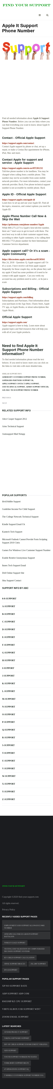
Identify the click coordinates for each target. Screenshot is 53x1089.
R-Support (8, 737)
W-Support (9, 776)
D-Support (8, 629)
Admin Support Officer (37, 387)
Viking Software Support (16, 1038)
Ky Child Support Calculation (19, 958)
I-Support (8, 668)
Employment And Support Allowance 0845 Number (24, 927)
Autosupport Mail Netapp (13, 434)
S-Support (8, 745)
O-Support (8, 714)
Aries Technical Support (13, 426)
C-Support (8, 621)
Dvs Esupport (10, 970)
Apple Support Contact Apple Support (20, 384)
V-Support (8, 768)
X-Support (8, 784)
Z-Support (8, 799)
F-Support (8, 645)
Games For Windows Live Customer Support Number (26, 550)
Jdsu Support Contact (11, 580)
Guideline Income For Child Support (18, 509)
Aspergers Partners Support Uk (17, 380)
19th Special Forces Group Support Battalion (21, 935)
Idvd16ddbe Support (11, 501)
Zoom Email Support (15, 1017)
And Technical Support (13, 387)
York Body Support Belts (16, 1063)
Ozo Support (10, 1051)
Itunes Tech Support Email (14, 565)
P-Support (8, 722)
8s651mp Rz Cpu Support (17, 1001)
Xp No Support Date (14, 986)
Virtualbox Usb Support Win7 (21, 1009)
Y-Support (8, 791)
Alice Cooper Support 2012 (14, 419)
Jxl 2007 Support (38, 964)
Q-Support (8, 730)
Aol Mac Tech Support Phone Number (20, 390)
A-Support (8, 606)
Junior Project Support (16, 1032)
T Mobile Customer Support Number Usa (23, 1075)
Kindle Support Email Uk (13, 524)
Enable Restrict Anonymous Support (18, 558)
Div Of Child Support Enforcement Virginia (25, 1044)
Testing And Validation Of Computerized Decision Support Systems (24, 950)
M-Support (9, 699)
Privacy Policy (8, 909)
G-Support (8, 652)
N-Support (8, 706)
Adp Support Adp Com (15, 993)
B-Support (8, 614)
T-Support (8, 753)
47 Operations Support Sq (16, 1069)
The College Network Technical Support (20, 516)
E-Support (8, 637)
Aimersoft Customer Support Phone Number (24, 377)
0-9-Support (9, 598)
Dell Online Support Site (13, 573)
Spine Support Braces (14, 964)
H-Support (8, 660)
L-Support (8, 691)
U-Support (8, 761)
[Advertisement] (26, 90)
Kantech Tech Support (12, 532)
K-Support (8, 683)
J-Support (8, 675)
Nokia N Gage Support (14, 943)
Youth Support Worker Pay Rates (20, 1057)
